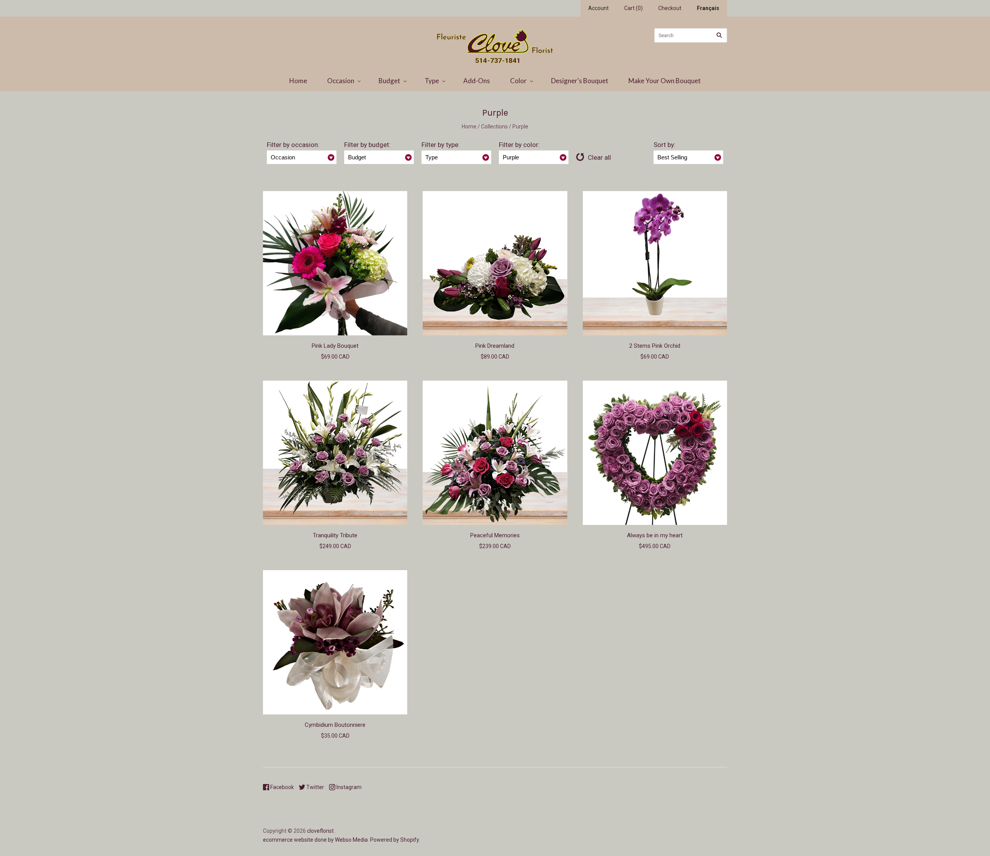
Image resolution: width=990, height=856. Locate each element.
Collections (494, 126)
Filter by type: (441, 145)
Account (598, 8)
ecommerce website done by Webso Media (315, 840)
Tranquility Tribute (335, 535)
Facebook (281, 787)
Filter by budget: (367, 145)
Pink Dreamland (494, 345)
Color (518, 81)
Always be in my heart (655, 535)
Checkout (669, 8)
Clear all (599, 157)
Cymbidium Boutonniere (335, 724)
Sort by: (665, 145)
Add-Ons (476, 81)
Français (708, 8)
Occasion (340, 81)
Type (432, 81)
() (633, 8)
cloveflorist (320, 831)
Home (298, 81)
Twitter (314, 787)
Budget (389, 81)
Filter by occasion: (293, 145)
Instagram (348, 787)
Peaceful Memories (495, 535)
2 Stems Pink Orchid (654, 345)
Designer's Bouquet (579, 81)
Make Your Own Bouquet (664, 81)
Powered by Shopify (394, 840)
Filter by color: (519, 145)
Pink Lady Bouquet (335, 345)
